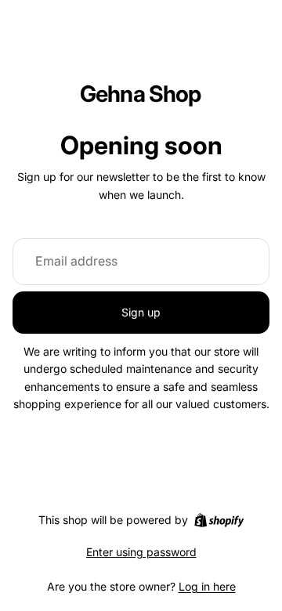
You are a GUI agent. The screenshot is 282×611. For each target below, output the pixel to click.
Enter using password (141, 552)
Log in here (207, 586)
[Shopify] (219, 520)
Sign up (141, 312)
